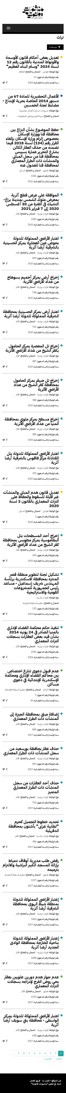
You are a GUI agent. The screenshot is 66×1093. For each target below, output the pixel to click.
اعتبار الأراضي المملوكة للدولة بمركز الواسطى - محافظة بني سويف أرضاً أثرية (31, 1020)
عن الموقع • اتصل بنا (51, 1080)
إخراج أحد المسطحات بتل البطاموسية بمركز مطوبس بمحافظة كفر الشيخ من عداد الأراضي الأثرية (31, 540)
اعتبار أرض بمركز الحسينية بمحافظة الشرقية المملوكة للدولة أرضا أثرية (31, 314)
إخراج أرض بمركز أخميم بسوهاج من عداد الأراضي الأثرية (33, 279)
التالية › (58, 1059)
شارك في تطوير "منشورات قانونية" (46, 1084)
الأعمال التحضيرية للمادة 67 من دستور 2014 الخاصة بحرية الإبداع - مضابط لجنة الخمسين (31, 100)
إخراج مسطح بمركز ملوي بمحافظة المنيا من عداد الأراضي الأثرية (31, 421)
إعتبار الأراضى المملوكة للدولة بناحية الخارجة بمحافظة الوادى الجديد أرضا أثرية (34, 942)
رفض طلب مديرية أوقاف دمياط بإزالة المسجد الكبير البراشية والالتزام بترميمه (31, 865)
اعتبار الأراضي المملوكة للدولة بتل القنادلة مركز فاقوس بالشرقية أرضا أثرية (32, 458)
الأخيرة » (47, 1059)
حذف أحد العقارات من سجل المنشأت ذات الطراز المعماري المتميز (36, 787)
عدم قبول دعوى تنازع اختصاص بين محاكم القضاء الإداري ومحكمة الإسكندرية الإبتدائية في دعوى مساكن (32, 677)
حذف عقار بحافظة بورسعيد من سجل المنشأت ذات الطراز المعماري (31, 751)
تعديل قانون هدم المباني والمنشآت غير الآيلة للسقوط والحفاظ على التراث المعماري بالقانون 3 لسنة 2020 (31, 499)
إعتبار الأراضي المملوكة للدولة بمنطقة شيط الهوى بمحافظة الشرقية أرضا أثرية (36, 903)
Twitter (3, 82)
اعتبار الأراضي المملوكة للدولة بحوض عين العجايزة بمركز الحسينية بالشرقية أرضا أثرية (31, 242)
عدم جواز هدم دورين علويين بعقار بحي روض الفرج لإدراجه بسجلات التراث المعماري (31, 981)
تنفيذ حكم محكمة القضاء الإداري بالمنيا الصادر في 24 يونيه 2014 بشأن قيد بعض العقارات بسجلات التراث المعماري (33, 634)
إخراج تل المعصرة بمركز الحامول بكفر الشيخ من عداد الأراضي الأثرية (32, 348)
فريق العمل (35, 1080)
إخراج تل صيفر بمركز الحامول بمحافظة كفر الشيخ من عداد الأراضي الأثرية (36, 384)
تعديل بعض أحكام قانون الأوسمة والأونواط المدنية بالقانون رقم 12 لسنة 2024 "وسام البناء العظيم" (32, 62)
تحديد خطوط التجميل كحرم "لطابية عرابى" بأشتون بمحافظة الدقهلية (33, 826)
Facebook (6, 82)
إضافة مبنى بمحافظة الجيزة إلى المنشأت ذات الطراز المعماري (34, 716)
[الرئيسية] (33, 12)
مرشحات (53, 47)
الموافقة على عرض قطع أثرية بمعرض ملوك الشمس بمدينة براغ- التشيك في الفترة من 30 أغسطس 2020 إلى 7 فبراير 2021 (31, 201)
